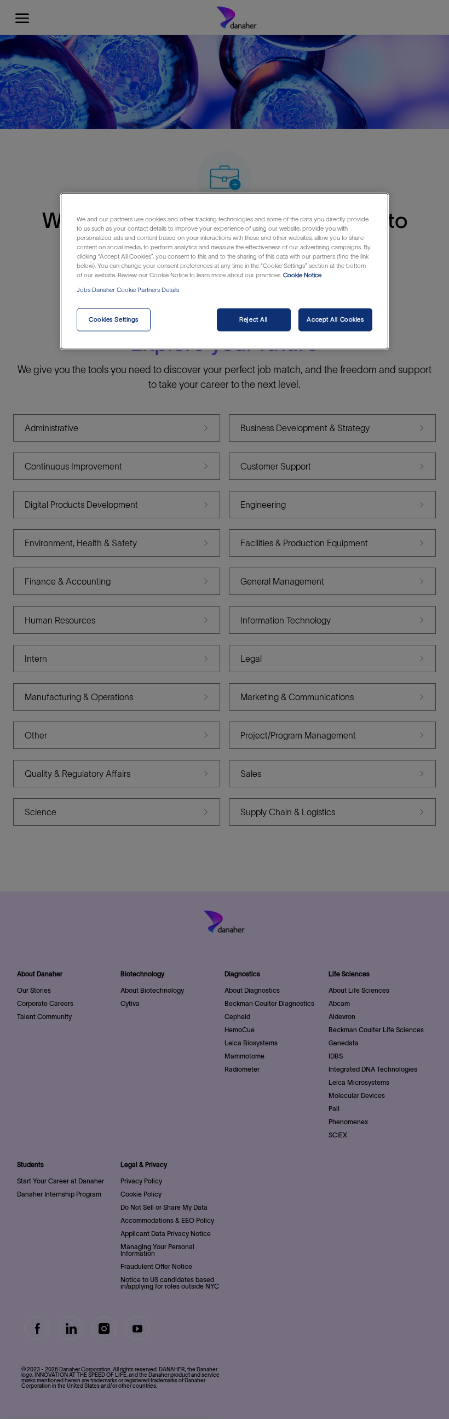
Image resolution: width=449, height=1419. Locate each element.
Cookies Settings (114, 319)
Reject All (253, 319)
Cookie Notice (302, 275)
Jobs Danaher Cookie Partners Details (128, 290)
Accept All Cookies (335, 319)
